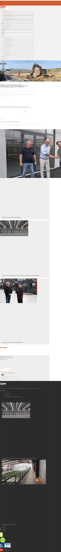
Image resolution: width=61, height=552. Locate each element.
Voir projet (3, 218)
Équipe (4, 31)
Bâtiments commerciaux (6, 15)
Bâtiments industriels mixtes (8, 13)
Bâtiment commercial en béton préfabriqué (10, 18)
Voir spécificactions (4, 459)
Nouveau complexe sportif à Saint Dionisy (8, 524)
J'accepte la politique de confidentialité (6, 372)
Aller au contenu (2, 0)
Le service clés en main (6, 25)
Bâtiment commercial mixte (8, 17)
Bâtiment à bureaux (6, 48)
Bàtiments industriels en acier (9, 38)
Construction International (7, 28)
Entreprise (2, 30)
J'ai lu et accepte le (9, 373)
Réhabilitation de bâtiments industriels (9, 26)
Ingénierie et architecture (6, 24)
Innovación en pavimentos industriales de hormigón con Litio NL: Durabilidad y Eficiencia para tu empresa (21, 275)
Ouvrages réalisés (3, 29)
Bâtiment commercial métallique (9, 16)
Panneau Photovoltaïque (6, 27)
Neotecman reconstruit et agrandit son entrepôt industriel (12, 342)
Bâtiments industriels (6, 37)
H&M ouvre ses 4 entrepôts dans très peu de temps (11, 217)
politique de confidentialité (12, 373)
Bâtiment (3, 36)
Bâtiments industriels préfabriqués (9, 14)
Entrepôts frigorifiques (6, 47)
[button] (17, 99)
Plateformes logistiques (6, 46)
